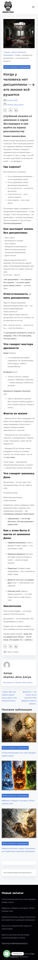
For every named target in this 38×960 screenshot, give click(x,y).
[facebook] (5, 110)
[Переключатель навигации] (33, 6)
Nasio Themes (24, 954)
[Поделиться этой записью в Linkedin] (16, 110)
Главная (6, 52)
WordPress (23, 957)
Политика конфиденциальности (15, 943)
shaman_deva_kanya (15, 105)
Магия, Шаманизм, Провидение (17, 67)
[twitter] (10, 110)
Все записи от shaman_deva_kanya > (18, 683)
